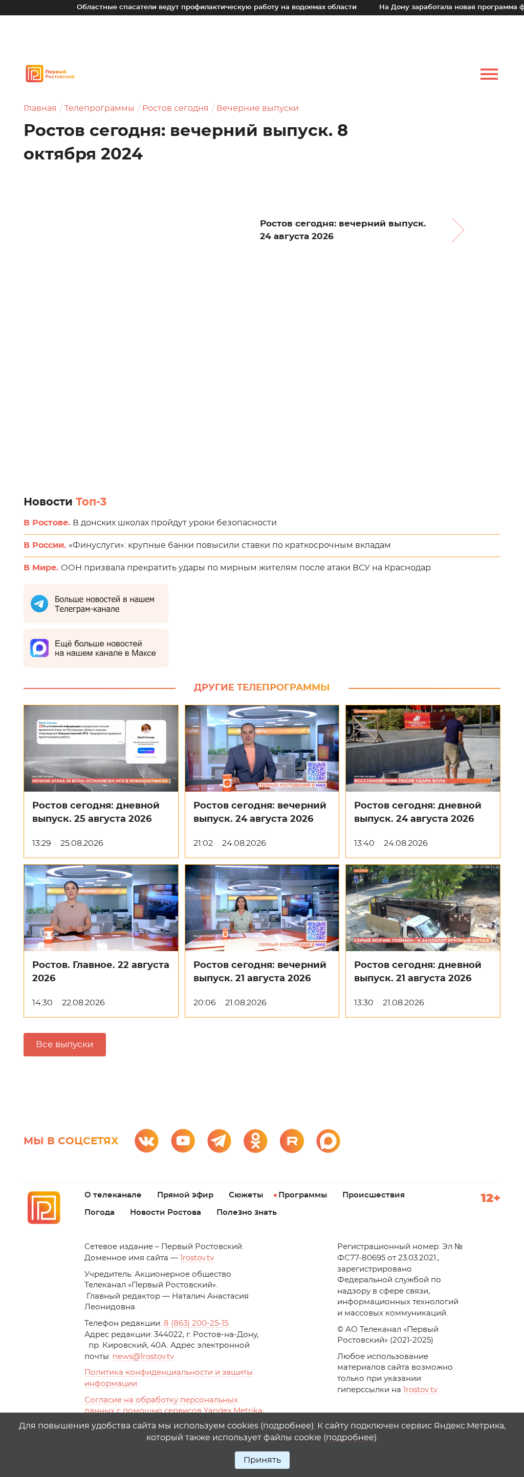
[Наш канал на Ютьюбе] (183, 1141)
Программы (302, 1195)
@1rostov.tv (143, 1356)
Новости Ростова (165, 1212)
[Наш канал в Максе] (328, 1141)
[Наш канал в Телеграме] (219, 1141)
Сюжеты (246, 1195)
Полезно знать (246, 1212)
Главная (40, 108)
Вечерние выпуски (257, 108)
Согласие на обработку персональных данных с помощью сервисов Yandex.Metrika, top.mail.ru (174, 1411)
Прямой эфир (185, 1195)
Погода (99, 1212)
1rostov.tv (197, 1258)
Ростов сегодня (175, 108)
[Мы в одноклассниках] (256, 1141)
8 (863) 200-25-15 (196, 1323)
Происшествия (373, 1195)
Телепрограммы (99, 108)
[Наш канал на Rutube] (292, 1141)
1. (420, 1390)
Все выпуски (65, 1044)
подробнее (287, 1426)
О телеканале (113, 1195)
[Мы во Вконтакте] (147, 1141)
